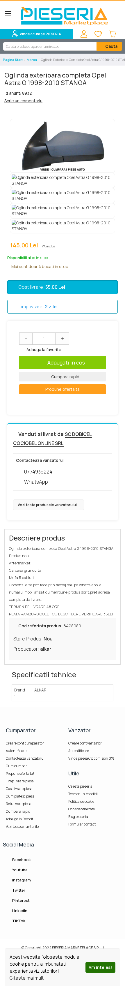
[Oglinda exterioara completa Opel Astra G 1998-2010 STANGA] (62, 146)
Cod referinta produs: (40, 626)
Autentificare (16, 750)
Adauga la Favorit (19, 818)
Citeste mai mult (27, 978)
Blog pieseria (78, 816)
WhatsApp (36, 481)
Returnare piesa (18, 803)
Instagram (21, 880)
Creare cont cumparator (25, 743)
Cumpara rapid (64, 376)
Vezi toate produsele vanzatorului (47, 504)
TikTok (18, 920)
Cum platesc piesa (20, 796)
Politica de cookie (81, 801)
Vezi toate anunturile (22, 826)
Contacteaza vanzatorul (25, 758)
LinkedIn (19, 910)
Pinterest (20, 900)
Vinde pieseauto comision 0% (91, 758)
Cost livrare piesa (19, 788)
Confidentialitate (81, 809)
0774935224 (38, 471)
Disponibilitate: (21, 257)
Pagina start (13, 59)
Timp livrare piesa (20, 781)
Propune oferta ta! (20, 773)
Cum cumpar (16, 765)
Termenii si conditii (83, 793)
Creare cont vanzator (85, 743)
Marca (32, 59)
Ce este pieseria (80, 786)
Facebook (21, 859)
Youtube (19, 869)
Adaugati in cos (66, 362)
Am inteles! (100, 967)
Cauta (110, 46)
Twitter (18, 890)
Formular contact (82, 824)
